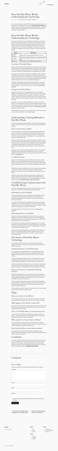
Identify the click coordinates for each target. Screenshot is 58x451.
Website (13, 393)
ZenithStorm (21, 19)
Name (13, 382)
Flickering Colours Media (32, 346)
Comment (14, 369)
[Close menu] (44, 2)
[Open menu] (40, 4)
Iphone (26, 19)
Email (13, 387)
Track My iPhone (19, 154)
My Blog (7, 3)
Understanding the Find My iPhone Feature (29, 179)
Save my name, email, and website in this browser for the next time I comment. (28, 399)
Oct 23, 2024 (13, 19)
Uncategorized (33, 19)
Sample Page (50, 4)
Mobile (29, 19)
